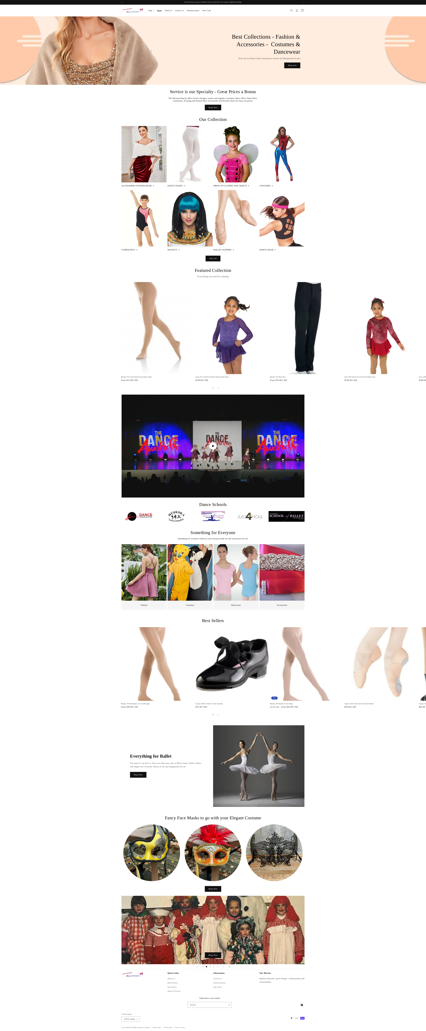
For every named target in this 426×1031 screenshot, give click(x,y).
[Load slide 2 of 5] (206, 967)
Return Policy (173, 983)
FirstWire (147, 1027)
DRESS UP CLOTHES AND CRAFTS (230, 186)
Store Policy (172, 987)
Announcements (219, 983)
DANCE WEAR (266, 250)
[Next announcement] (304, 2)
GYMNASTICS (128, 250)
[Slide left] (207, 388)
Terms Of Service (174, 991)
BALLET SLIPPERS (222, 250)
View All (213, 955)
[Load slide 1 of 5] (203, 967)
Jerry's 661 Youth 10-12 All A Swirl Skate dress (359, 377)
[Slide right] (218, 388)
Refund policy (157, 1027)
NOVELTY (172, 250)
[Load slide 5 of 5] (217, 967)
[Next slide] (223, 966)
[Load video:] (213, 446)
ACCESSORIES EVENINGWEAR (136, 186)
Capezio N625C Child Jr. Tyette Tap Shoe (209, 704)
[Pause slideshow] (228, 966)
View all (213, 258)
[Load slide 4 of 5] (214, 967)
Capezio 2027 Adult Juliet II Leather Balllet (359, 704)
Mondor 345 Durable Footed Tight (281, 704)
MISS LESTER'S (132, 1027)
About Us (171, 978)
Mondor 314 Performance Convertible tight (135, 704)
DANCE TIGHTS (175, 186)
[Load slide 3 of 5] (210, 967)
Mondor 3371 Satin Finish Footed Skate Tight (136, 377)
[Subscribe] (229, 1005)
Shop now (292, 65)
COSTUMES (265, 186)
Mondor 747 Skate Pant (278, 377)
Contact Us (217, 978)
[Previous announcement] (122, 2)
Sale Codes (217, 987)
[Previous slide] (197, 966)
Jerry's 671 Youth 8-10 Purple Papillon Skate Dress (212, 377)
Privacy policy (168, 1027)
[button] (151, 10)
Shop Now (213, 107)
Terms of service (180, 1027)
